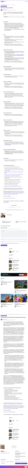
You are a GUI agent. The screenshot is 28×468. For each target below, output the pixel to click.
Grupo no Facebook (20, 192)
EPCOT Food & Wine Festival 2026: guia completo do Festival (6, 282)
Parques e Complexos (5, 314)
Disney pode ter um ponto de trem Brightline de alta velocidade (12, 186)
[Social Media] (3, 461)
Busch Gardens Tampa (18, 314)
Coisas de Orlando (5, 9)
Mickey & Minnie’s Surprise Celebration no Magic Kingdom (12, 175)
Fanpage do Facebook (10, 192)
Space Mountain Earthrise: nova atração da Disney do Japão (15, 261)
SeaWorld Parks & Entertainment (11, 314)
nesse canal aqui (18, 407)
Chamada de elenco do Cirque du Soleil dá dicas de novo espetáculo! (13, 174)
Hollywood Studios (21, 52)
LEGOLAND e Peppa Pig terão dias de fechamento (20, 304)
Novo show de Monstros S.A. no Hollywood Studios (15, 265)
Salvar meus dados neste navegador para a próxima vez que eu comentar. (10, 243)
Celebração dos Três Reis (16, 414)
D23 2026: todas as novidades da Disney (20, 290)
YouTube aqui (13, 407)
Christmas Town (21, 414)
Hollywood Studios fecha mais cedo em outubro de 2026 (6, 304)
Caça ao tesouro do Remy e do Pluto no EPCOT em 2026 (15, 269)
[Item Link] (10, 261)
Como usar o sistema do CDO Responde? (9, 396)
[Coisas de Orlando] (3, 1)
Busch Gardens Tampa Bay (9, 414)
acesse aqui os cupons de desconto (8, 408)
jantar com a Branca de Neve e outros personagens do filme (13, 143)
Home (1, 314)
